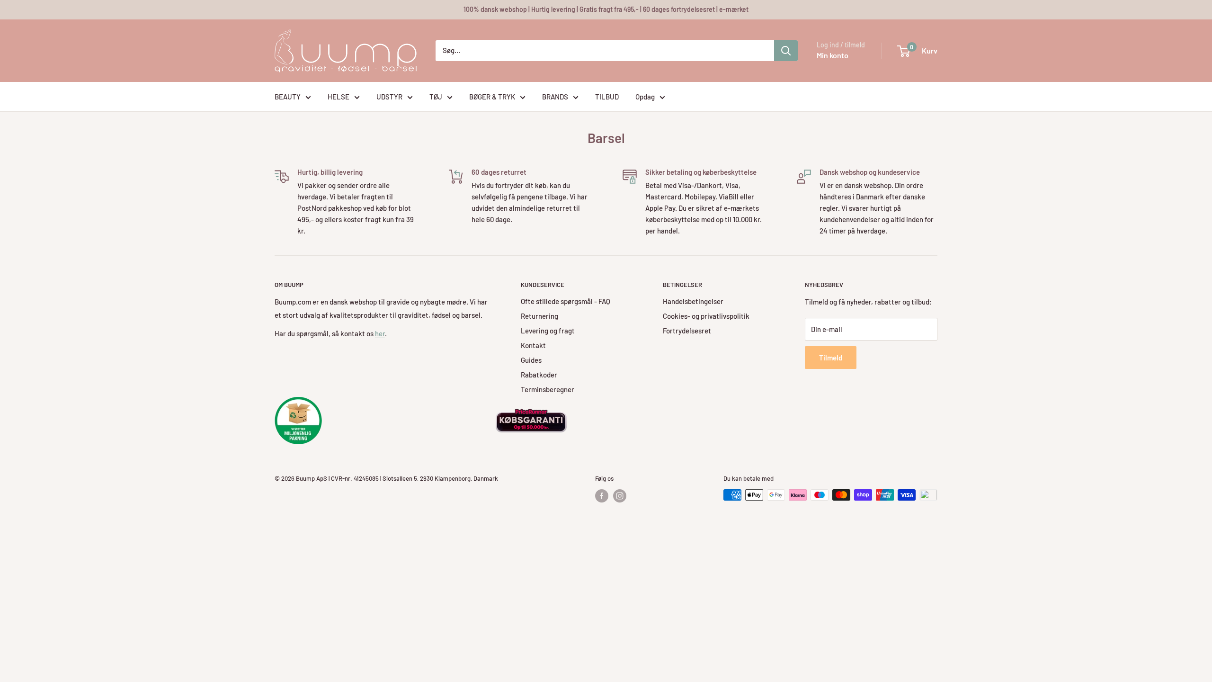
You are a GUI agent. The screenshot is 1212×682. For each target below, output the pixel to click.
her (380, 333)
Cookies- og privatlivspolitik (706, 316)
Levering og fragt (548, 330)
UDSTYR (389, 96)
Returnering (539, 316)
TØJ (435, 96)
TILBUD (607, 96)
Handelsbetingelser (693, 301)
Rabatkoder (539, 374)
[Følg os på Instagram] (619, 496)
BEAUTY (288, 96)
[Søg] (786, 50)
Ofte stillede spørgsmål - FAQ (565, 301)
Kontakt (533, 345)
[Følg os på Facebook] (601, 496)
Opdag (645, 96)
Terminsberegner (547, 389)
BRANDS (555, 96)
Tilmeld (830, 357)
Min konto (832, 55)
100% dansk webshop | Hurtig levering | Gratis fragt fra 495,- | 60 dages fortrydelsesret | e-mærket (606, 9)
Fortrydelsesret (687, 330)
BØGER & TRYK (492, 96)
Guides (531, 360)
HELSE (338, 96)
